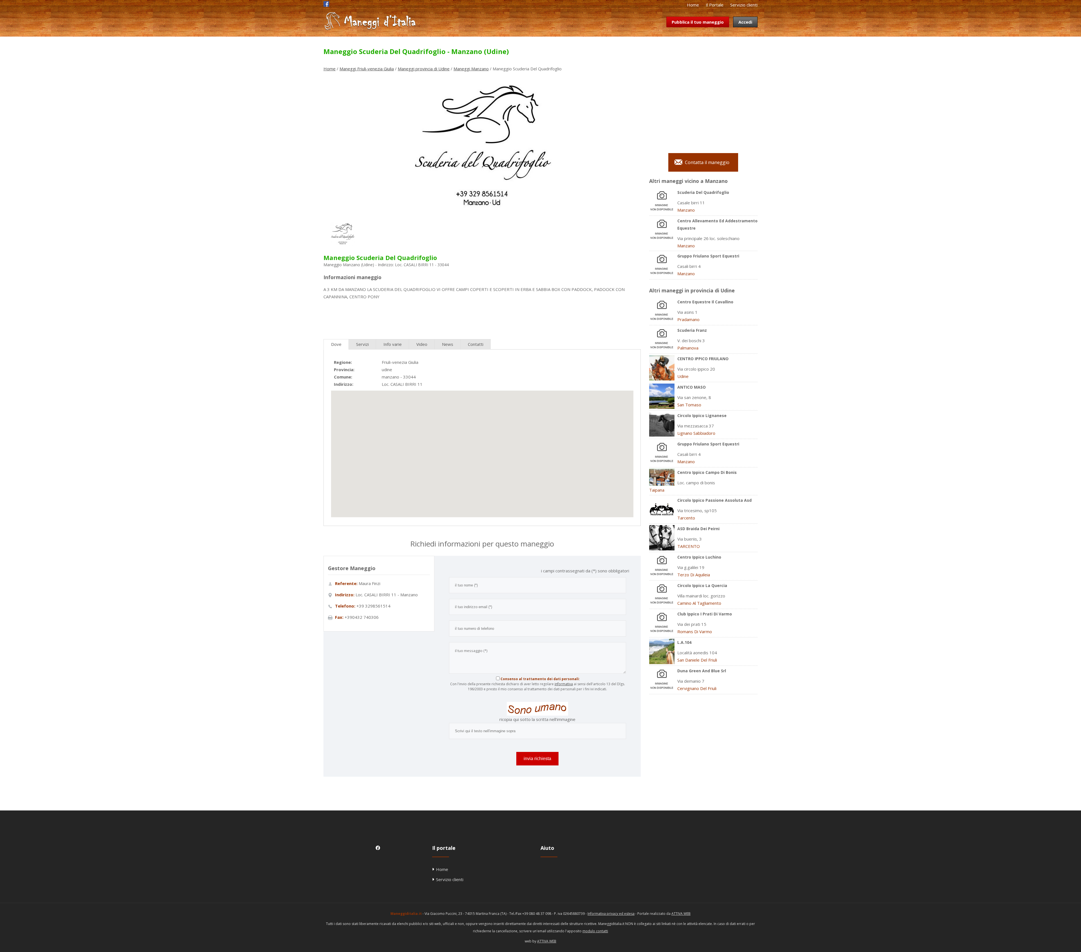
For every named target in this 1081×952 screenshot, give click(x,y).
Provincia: (344, 369)
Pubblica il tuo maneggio (698, 22)
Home (693, 5)
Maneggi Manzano (471, 68)
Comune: (343, 377)
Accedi (745, 22)
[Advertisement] (482, 317)
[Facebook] (326, 5)
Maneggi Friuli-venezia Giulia (367, 68)
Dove (336, 344)
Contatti (475, 344)
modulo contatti (595, 931)
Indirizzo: (343, 384)
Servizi (362, 344)
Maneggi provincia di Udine (424, 68)
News (447, 344)
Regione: (343, 362)
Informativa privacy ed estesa (611, 913)
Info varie (392, 344)
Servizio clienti (744, 5)
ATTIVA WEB (681, 913)
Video (421, 344)
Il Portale (714, 5)
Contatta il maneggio (707, 162)
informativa (564, 684)
